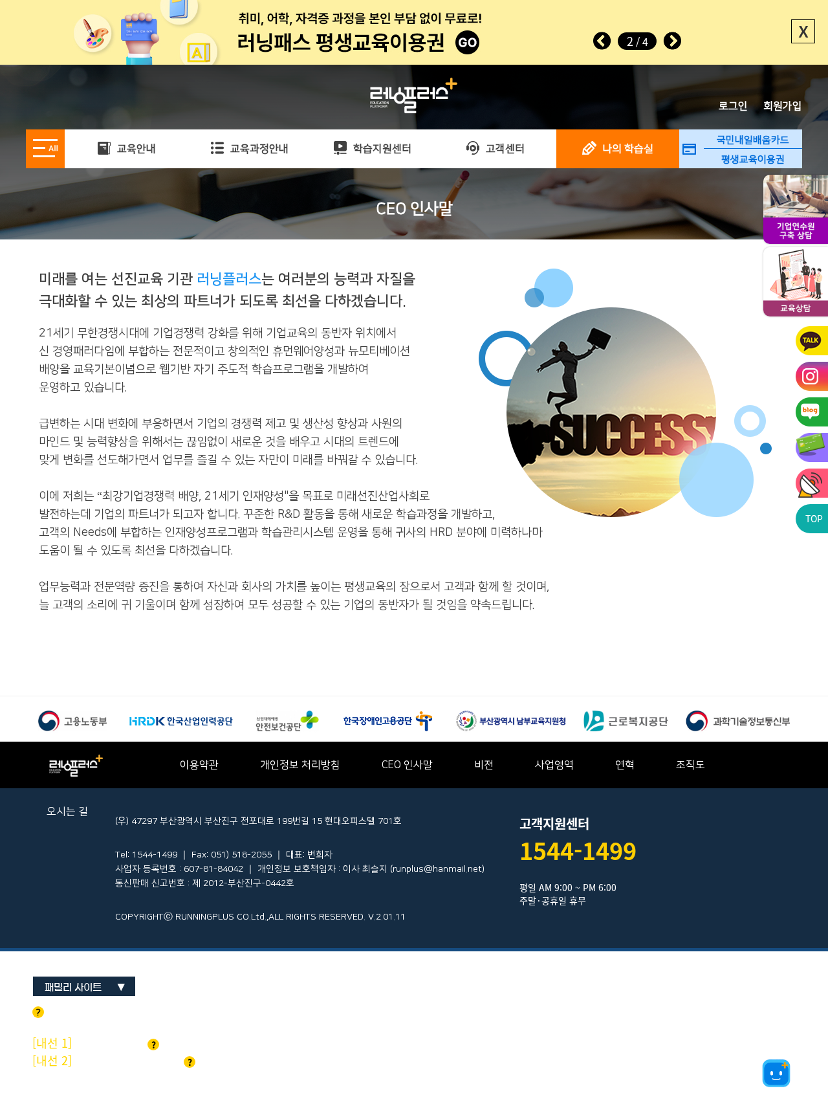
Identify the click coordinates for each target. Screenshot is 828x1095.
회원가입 (782, 106)
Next (672, 41)
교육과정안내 (258, 149)
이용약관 (199, 765)
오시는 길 (67, 811)
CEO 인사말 (407, 765)
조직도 (690, 765)
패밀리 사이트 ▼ (85, 987)
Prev (602, 41)
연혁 (625, 765)
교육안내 (135, 149)
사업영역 (554, 765)
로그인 (733, 106)
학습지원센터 (381, 149)
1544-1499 (578, 850)
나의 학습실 (626, 149)
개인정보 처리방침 (300, 765)
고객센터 (504, 149)
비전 (484, 765)
